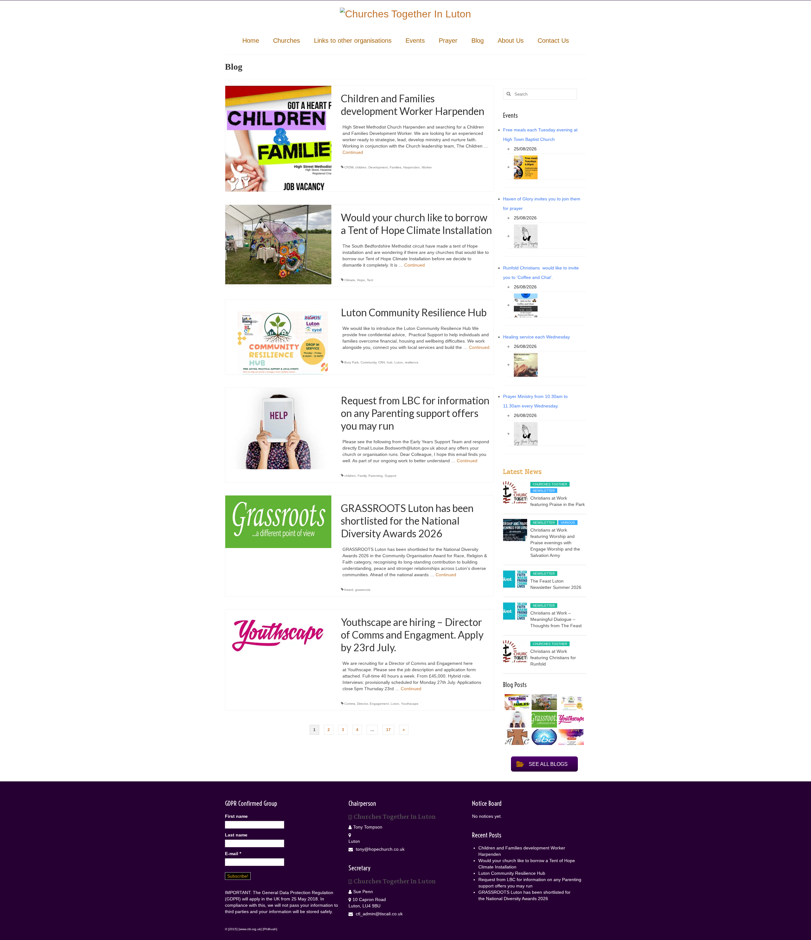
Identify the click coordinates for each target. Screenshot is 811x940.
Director (362, 703)
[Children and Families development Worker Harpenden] (278, 138)
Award (348, 589)
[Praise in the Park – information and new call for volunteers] (570, 737)
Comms (349, 703)
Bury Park (351, 362)
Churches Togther (550, 484)
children (361, 167)
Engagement (379, 703)
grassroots (362, 589)
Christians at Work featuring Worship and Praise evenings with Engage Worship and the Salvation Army (555, 542)
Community (368, 362)
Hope (361, 280)
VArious (568, 522)
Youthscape (409, 703)
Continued (352, 152)
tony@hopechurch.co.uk (379, 849)
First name (236, 816)
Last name (236, 834)
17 (388, 730)
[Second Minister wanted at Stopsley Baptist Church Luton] (543, 737)
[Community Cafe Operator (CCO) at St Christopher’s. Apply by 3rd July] (516, 737)
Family (362, 475)
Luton (398, 362)
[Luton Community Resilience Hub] (278, 336)
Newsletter (544, 490)
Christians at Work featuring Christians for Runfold (553, 657)
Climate (349, 280)
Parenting (375, 475)
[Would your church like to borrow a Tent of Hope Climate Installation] (278, 244)
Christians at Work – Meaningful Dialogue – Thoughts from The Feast (556, 619)
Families (395, 167)
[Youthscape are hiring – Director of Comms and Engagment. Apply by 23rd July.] (278, 635)
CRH (381, 362)
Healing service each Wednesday (536, 336)
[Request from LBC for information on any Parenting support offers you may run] (278, 428)
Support (390, 475)
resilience (411, 362)
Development (378, 167)
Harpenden (411, 167)
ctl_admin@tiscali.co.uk (378, 913)
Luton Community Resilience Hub (511, 873)
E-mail (233, 853)
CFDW (348, 167)
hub (390, 362)
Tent (370, 280)
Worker (427, 167)
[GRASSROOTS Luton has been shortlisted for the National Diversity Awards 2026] (278, 521)
